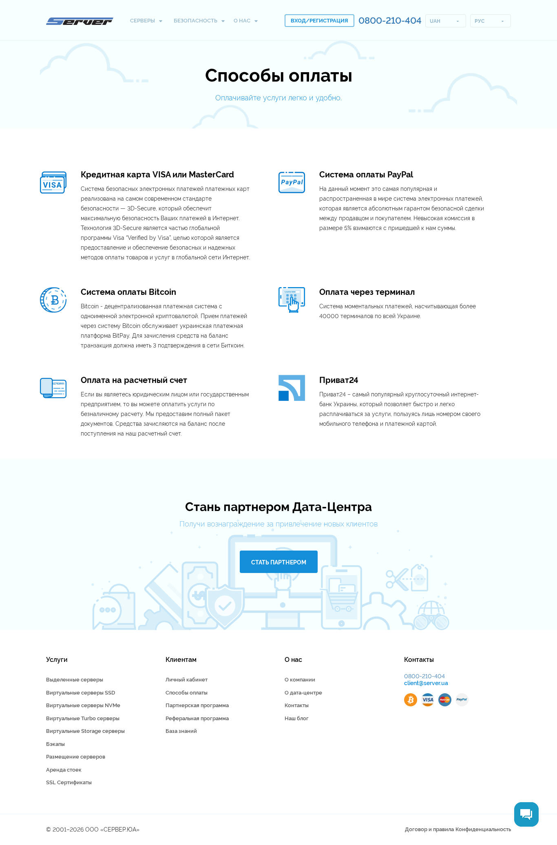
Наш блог (297, 718)
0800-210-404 (390, 20)
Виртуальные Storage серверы (85, 731)
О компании (300, 680)
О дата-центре (303, 693)
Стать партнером (278, 562)
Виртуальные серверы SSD (80, 693)
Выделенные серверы (74, 680)
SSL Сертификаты (69, 782)
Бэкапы (55, 744)
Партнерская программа (197, 705)
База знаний (181, 731)
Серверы (143, 21)
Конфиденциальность (483, 829)
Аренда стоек (64, 770)
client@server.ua (426, 683)
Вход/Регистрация (319, 21)
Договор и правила (429, 829)
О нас (243, 21)
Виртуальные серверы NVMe (83, 705)
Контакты (297, 705)
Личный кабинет (187, 680)
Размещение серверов (75, 757)
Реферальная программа (197, 718)
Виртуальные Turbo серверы (82, 718)
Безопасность (196, 21)
